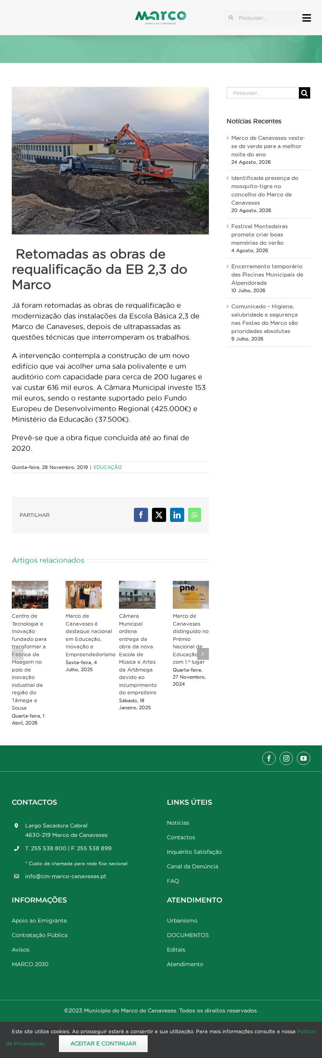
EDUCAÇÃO (107, 467)
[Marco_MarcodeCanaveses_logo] (160, 14)
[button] (18, 654)
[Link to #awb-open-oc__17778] (306, 18)
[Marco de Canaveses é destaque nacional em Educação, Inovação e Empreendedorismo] (84, 595)
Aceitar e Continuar (103, 1043)
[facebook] (269, 758)
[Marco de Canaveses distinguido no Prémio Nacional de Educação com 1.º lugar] (191, 595)
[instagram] (286, 758)
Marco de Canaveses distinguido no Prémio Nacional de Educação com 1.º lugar (191, 638)
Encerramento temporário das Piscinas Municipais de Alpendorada (267, 274)
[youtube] (303, 758)
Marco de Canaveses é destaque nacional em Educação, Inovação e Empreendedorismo (90, 635)
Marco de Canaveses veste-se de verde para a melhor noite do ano (268, 146)
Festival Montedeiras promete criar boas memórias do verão (259, 234)
